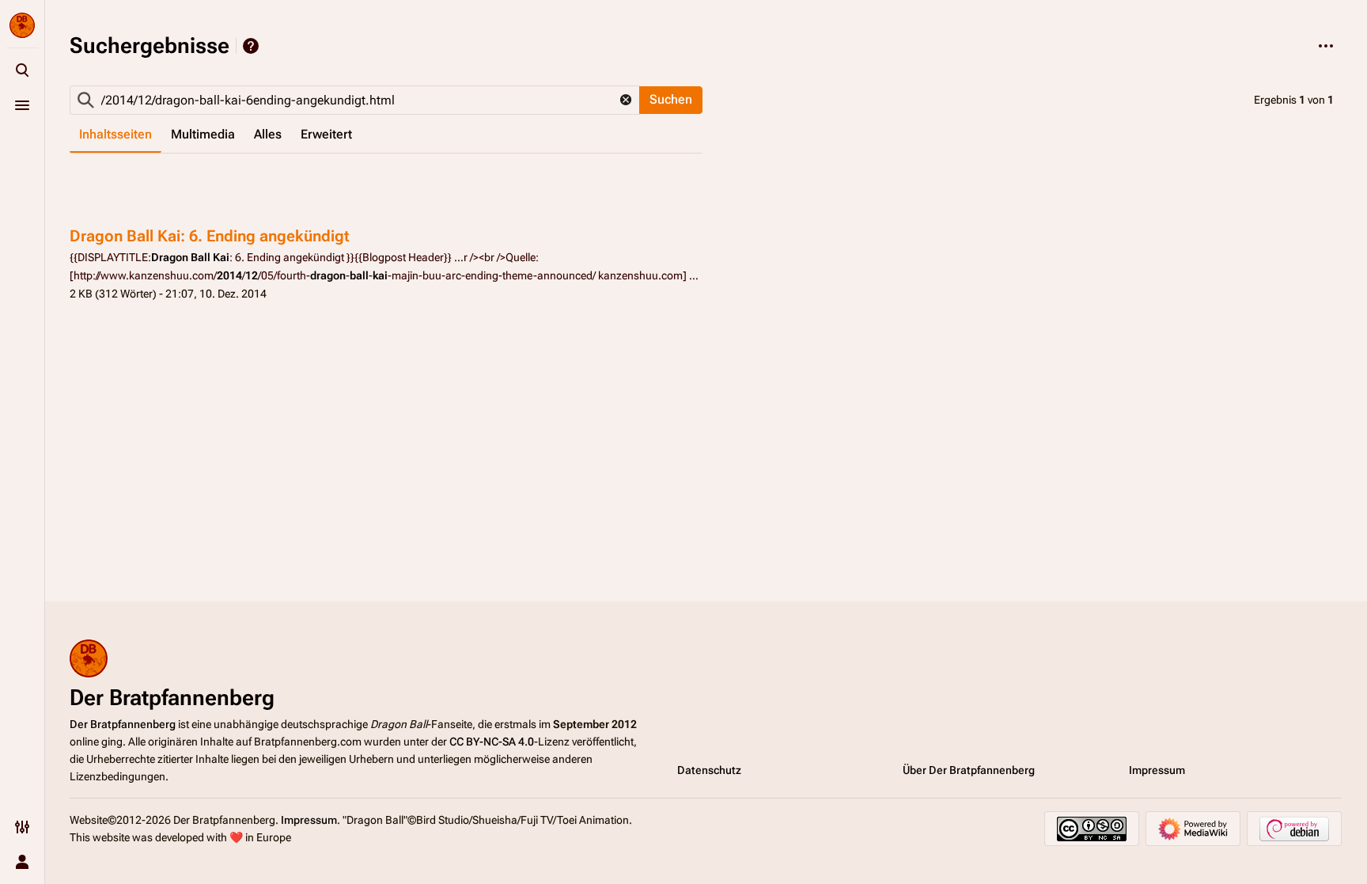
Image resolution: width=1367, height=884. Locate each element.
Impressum (1157, 770)
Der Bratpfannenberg (123, 724)
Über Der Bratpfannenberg (969, 770)
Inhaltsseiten (115, 134)
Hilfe (251, 46)
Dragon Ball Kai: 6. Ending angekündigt (210, 235)
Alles (268, 134)
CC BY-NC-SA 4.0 (491, 741)
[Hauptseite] (22, 25)
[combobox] (355, 100)
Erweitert (326, 134)
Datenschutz (709, 770)
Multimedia (203, 134)
